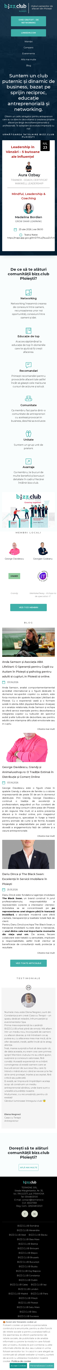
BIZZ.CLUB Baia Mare (28, 1239)
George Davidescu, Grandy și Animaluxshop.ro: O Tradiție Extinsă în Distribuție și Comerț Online (28, 772)
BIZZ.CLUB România (28, 1226)
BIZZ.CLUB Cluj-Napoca (28, 1271)
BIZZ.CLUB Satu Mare (28, 1307)
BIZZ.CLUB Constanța (28, 1275)
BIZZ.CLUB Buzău (28, 1266)
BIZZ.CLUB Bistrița (28, 1244)
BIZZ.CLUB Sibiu (28, 1311)
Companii (28, 47)
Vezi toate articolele (28, 963)
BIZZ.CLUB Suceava (28, 1316)
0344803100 (31, 1196)
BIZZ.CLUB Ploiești (28, 1302)
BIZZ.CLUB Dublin (28, 1280)
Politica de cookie (21, 1361)
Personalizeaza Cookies (41, 1365)
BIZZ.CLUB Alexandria (28, 1230)
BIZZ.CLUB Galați (19, 1284)
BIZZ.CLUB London (28, 1289)
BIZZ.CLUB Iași (38, 1284)
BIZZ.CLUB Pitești (28, 1298)
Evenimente (28, 53)
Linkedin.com (28, 33)
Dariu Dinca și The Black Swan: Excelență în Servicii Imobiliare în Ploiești (24, 879)
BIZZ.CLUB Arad (17, 1235)
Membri (29, 41)
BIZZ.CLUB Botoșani (28, 1248)
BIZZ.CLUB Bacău (38, 1235)
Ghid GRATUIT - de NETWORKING (29, 21)
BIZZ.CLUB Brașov (28, 1253)
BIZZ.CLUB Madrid (18, 1293)
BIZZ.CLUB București (28, 1262)
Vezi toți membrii (28, 607)
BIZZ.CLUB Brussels (28, 1257)
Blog (28, 65)
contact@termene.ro (32, 1200)
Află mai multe (28, 59)
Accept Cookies (18, 1365)
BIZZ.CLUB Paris (39, 1293)
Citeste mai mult (46, 729)
